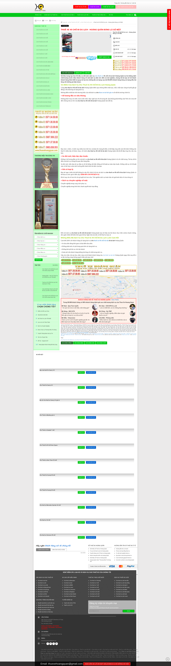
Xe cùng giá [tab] (90, 343)
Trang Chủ (38, 15)
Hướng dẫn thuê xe (126, 3)
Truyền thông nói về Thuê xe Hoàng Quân (100, 553)
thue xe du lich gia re (106, 92)
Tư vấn (46, 20)
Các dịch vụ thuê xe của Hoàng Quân (125, 560)
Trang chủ (117, 3)
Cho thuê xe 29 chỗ (94, 591)
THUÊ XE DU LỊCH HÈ (83, 15)
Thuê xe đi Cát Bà (83, 657)
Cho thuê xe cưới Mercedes (122, 591)
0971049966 (56, 626)
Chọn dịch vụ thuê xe (50, 15)
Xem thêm (55, 265)
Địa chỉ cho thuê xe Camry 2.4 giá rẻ (50, 400)
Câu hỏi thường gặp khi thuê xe (123, 557)
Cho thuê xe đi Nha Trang (43, 102)
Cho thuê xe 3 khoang (95, 580)
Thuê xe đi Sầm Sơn (73, 655)
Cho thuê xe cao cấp (43, 585)
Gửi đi (128, 611)
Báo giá (39, 20)
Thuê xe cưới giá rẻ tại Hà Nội (62, 649)
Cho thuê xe (75, 649)
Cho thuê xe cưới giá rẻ (121, 585)
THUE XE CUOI (78, 334)
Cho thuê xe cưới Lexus (122, 596)
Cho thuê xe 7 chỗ (94, 585)
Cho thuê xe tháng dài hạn (44, 587)
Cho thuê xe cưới (42, 583)
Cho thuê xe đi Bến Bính (43, 66)
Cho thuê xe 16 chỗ (45, 520)
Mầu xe (117, 45)
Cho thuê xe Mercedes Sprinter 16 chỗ (50, 505)
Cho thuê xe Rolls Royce (70, 596)
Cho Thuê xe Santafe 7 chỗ (47, 430)
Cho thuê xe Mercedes (69, 580)
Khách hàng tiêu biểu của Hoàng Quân (99, 555)
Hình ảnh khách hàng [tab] (58, 549)
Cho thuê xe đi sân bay (43, 589)
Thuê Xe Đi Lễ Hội (80, 7)
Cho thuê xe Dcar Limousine (44, 62)
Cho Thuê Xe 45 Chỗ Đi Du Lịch (68, 340)
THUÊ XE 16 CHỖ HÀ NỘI (97, 333)
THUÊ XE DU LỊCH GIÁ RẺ (82, 332)
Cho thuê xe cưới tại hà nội (110, 649)
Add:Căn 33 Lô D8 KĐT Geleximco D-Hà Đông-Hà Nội (107, 664)
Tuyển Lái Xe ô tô (68, 605)
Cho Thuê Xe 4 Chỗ (41, 46)
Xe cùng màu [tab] (79, 343)
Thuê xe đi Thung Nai (96, 657)
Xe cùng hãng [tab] (67, 343)
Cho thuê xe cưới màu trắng (123, 583)
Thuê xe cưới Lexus (77, 651)
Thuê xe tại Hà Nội (85, 649)
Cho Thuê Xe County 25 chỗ (47, 490)
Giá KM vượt (119, 56)
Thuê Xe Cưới (94, 7)
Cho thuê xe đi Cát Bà (42, 70)
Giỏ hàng (53, 20)
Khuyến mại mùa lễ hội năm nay (45, 605)
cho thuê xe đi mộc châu (43, 98)
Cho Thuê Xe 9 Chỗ (41, 58)
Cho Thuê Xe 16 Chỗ (42, 29)
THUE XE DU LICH (98, 334)
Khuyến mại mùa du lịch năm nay (46, 607)
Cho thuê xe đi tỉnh (42, 594)
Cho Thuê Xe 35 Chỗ (42, 41)
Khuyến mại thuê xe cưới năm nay (46, 603)
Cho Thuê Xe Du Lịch (86, 22)
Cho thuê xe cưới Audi (121, 594)
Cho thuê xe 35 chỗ (94, 594)
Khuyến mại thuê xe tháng (44, 609)
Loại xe (117, 42)
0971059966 (44, 627)
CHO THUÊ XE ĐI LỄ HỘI (68, 334)
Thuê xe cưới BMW (52, 651)
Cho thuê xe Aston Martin (70, 594)
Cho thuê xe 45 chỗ (94, 596)
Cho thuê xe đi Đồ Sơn (43, 86)
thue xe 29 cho (82, 653)
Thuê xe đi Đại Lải (59, 657)
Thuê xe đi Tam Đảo (71, 657)
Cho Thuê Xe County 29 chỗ (47, 475)
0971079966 (59, 627)
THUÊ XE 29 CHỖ (108, 333)
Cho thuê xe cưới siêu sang (122, 587)
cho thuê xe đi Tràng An (43, 106)
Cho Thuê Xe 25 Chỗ (42, 33)
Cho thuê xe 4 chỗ (94, 583)
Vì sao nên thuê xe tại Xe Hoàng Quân (99, 551)
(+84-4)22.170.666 (47, 623)
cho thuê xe (99, 76)
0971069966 (51, 627)
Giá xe (117, 49)
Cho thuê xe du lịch (42, 580)
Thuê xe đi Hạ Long (121, 655)
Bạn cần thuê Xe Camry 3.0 (47, 370)
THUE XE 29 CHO (125, 334)
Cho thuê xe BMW (68, 585)
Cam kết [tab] (87, 72)
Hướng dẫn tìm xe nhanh (122, 548)
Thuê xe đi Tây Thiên (109, 657)
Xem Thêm (115, 300)
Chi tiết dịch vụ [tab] (67, 72)
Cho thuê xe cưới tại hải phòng (108, 651)
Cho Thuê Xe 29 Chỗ (42, 37)
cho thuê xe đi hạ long (43, 90)
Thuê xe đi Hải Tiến (96, 655)
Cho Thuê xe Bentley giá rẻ (47, 415)
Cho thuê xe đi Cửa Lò (42, 78)
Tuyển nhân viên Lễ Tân (70, 603)
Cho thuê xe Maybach (69, 591)
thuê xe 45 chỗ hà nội (101, 240)
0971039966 (49, 626)
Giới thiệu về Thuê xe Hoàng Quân (98, 548)
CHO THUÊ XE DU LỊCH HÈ (125, 7)
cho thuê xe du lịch (109, 255)
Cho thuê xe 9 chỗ (94, 587)
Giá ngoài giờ (119, 52)
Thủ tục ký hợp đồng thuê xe (123, 551)
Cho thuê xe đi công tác (43, 596)
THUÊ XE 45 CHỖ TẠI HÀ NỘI (119, 333)
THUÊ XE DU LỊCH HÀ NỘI (66, 333)
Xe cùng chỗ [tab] (101, 343)
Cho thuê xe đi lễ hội (43, 591)
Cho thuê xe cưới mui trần (122, 580)
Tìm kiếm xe (129, 15)
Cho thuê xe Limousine (69, 589)
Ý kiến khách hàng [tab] (43, 549)
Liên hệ (134, 3)
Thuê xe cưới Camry (65, 651)
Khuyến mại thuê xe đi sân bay (45, 612)
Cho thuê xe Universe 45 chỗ (47, 535)
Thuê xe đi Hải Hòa (108, 655)
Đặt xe (82, 372)
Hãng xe (117, 38)
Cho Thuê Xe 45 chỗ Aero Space (48, 445)
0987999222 (44, 629)
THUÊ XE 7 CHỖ (87, 333)
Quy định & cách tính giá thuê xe (124, 555)
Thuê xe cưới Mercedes (125, 649)
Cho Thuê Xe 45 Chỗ (74, 22)
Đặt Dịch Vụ (104, 57)
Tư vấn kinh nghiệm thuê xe (122, 553)
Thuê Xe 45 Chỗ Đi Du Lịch (83, 340)
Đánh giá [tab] (79, 72)
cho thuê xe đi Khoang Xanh (44, 94)
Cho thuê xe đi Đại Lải (42, 82)
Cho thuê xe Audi (68, 583)
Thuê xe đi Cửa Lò (85, 655)
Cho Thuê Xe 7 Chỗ (41, 54)
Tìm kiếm (39, 259)
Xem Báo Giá (91, 372)
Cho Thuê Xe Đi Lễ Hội (67, 15)
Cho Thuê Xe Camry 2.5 (46, 385)
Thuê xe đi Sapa (48, 657)
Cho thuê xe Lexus (68, 587)
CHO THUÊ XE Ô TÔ (71, 332)
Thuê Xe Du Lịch (108, 7)
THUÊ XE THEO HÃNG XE (98, 15)
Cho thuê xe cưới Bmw (121, 589)
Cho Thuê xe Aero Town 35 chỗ (48, 460)
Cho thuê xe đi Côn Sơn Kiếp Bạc (45, 74)
